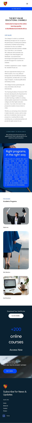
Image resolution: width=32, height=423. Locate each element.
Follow (8, 415)
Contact (5, 408)
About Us (5, 405)
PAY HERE (9, 371)
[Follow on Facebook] (4, 416)
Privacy (5, 411)
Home (4, 403)
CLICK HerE (16, 315)
